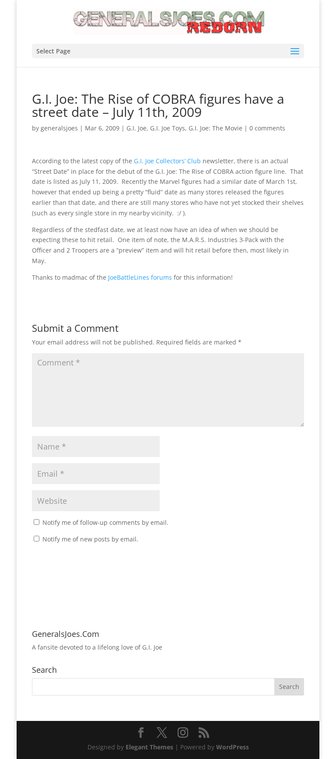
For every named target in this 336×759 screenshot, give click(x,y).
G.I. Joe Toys (167, 128)
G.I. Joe (136, 128)
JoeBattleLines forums (140, 277)
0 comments (267, 128)
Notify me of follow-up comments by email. (105, 522)
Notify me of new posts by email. (90, 539)
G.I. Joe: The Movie (215, 128)
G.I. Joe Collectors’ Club (167, 161)
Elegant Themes (149, 747)
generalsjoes (59, 128)
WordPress (232, 747)
